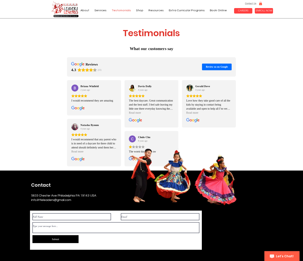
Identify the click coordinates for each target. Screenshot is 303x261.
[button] (260, 3)
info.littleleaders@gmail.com (51, 200)
